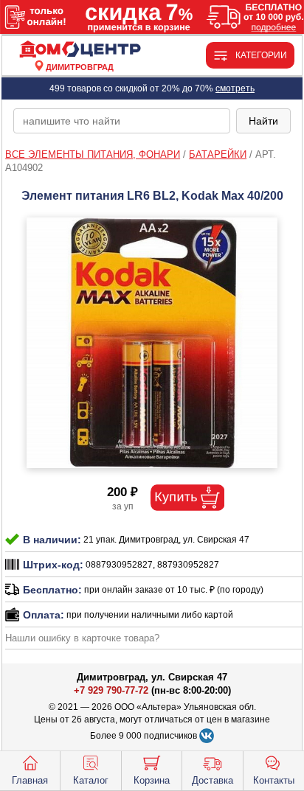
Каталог (90, 780)
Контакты (273, 780)
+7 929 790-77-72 (111, 690)
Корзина (152, 780)
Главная (30, 780)
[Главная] (80, 50)
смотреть (235, 88)
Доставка (212, 780)
